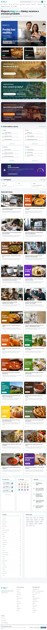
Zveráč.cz (34, 594)
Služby (11, 558)
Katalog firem (19, 608)
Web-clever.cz (34, 605)
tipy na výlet (41, 517)
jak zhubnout (40, 523)
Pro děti (11, 550)
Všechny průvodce (21, 114)
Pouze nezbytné (37, 627)
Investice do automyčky (29, 521)
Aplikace (34, 4)
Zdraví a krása (19, 594)
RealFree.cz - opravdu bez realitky (37, 591)
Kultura (11, 534)
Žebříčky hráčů (8, 494)
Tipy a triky (18, 589)
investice (42, 519)
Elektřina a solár (7, 119)
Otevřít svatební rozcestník (10, 73)
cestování (35, 519)
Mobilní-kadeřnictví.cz (35, 598)
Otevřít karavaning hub (9, 114)
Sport (17, 599)
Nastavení (31, 627)
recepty (27, 517)
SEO (27, 523)
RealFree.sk (34, 606)
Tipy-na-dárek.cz (35, 601)
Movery (13, 119)
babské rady (31, 523)
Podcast (11, 546)
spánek (36, 523)
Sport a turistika (11, 560)
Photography (11, 544)
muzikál (32, 519)
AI (39, 519)
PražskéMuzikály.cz (35, 589)
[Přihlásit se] (45, 2)
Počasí (29, 4)
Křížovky (40, 4)
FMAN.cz (33, 603)
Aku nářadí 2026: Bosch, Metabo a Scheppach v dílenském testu (40, 506)
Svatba (6, 4)
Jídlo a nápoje (11, 532)
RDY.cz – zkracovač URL (36, 592)
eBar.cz (33, 596)
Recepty (11, 556)
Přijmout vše (43, 627)
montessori (36, 521)
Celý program (42, 179)
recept (34, 517)
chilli (27, 525)
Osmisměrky (19, 603)
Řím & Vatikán (6, 96)
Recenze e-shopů (11, 552)
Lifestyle (11, 536)
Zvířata (11, 575)
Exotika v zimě (23, 96)
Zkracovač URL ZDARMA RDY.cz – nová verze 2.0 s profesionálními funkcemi (40, 489)
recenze (27, 519)
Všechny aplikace (42, 126)
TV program (17, 4)
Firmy (11, 4)
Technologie (19, 592)
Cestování (18, 601)
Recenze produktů (11, 554)
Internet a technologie (11, 530)
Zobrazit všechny (11, 143)
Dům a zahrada (19, 598)
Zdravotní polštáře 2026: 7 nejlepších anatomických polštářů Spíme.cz (40, 501)
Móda (11, 538)
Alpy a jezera (18, 96)
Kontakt (18, 610)
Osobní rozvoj (11, 540)
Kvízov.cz (33, 608)
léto (33, 525)
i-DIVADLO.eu (34, 599)
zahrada (41, 521)
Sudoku (18, 605)
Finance (11, 528)
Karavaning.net (34, 610)
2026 (31, 517)
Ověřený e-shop (11, 542)
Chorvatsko (12, 96)
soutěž (30, 525)
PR (11, 548)
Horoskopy (23, 4)
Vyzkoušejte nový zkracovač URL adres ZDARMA (39, 483)
